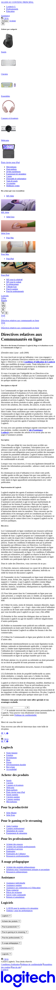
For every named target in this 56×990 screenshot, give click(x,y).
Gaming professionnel (15, 828)
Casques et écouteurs (14, 785)
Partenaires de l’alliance (16, 854)
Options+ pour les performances (19, 910)
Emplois (9, 755)
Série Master (11, 813)
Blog (8, 760)
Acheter (5, 21)
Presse (8, 762)
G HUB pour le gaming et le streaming (22, 908)
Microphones (11, 802)
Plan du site (16, 967)
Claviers (9, 783)
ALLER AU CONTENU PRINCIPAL (17, 2)
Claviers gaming (13, 797)
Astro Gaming (12, 826)
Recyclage (10, 767)
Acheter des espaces (14, 844)
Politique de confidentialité (31, 964)
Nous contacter (12, 890)
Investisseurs (11, 757)
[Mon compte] (3, 310)
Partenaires (10, 851)
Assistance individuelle (15, 883)
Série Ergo (10, 815)
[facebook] (7, 734)
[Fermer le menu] (3, 23)
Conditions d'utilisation (10, 964)
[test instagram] (2, 734)
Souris (8, 780)
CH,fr (6, 18)
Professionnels (12, 9)
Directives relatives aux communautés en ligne (20, 320)
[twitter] (5, 734)
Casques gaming (13, 799)
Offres (3, 298)
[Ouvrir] (6, 313)
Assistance (5, 16)
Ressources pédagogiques (16, 872)
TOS (3, 315)
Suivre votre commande (16, 895)
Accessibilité (11, 769)
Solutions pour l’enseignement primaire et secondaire (28, 869)
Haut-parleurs (11, 790)
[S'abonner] (27, 707)
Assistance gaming (14, 885)
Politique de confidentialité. (25, 715)
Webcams (10, 787)
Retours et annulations (15, 897)
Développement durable (16, 765)
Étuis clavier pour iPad (15, 792)
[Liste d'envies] (3, 306)
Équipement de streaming (16, 833)
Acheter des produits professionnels (20, 847)
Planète (4, 300)
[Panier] (2, 313)
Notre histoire (11, 753)
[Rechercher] (3, 303)
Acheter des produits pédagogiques (20, 867)
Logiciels (5, 296)
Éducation (10, 11)
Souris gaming (12, 794)
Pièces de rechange (14, 892)
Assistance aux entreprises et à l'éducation (23, 888)
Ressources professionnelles (17, 856)
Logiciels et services (14, 849)
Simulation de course (14, 831)
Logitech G (11, 6)
